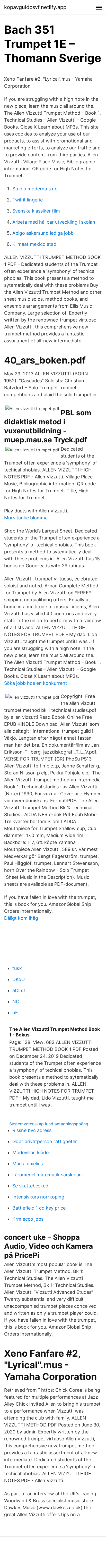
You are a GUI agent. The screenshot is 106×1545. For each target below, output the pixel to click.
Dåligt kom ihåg (21, 918)
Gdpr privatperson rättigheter (44, 1141)
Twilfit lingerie (27, 199)
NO (16, 1001)
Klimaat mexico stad (34, 244)
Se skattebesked (30, 1185)
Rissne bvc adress (31, 1130)
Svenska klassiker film (36, 211)
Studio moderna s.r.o (35, 188)
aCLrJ (18, 990)
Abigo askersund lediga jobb (43, 233)
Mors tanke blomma (26, 517)
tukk (17, 968)
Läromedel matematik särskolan (47, 1174)
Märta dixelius (27, 1163)
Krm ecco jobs (27, 1219)
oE (15, 1012)
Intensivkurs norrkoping (38, 1197)
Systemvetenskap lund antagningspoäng (48, 1123)
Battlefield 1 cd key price (39, 1208)
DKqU (18, 979)
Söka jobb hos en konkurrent (35, 683)
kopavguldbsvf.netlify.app (35, 7)
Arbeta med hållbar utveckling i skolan (53, 222)
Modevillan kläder (31, 1152)
